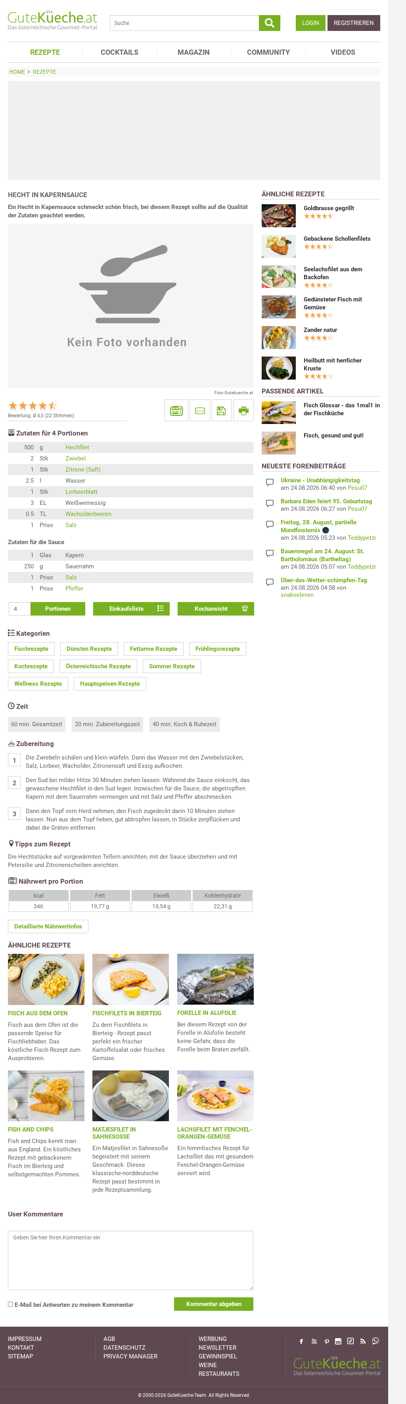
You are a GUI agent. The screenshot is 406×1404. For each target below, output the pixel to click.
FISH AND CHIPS (31, 1129)
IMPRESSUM (25, 1339)
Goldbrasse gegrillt (329, 208)
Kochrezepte (31, 666)
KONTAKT (21, 1347)
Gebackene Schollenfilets (337, 238)
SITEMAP (20, 1356)
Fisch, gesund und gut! (334, 435)
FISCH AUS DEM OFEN (38, 1013)
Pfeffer (74, 588)
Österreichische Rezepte (98, 666)
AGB (109, 1339)
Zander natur (320, 330)
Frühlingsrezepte (217, 648)
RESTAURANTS (219, 1373)
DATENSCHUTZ (124, 1347)
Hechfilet (77, 447)
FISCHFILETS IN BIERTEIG (126, 1013)
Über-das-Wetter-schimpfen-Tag (324, 580)
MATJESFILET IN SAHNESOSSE (114, 1133)
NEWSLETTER (217, 1347)
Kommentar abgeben (213, 1304)
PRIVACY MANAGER (130, 1356)
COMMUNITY (268, 52)
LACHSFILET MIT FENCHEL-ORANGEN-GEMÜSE (214, 1133)
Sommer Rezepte (172, 666)
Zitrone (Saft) (83, 469)
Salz (71, 525)
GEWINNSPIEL (218, 1356)
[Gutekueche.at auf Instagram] (338, 1341)
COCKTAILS (119, 52)
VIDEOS (343, 52)
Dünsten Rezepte (89, 648)
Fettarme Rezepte (153, 648)
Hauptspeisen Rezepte (110, 683)
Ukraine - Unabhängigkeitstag (320, 480)
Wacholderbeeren (88, 514)
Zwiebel (75, 458)
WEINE (208, 1365)
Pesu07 (357, 487)
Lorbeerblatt (81, 491)
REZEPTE (45, 52)
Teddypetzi (362, 537)
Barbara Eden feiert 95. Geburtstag (326, 501)
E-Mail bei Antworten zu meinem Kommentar (73, 1304)
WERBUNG (213, 1339)
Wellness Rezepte (38, 683)
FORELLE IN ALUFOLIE (206, 1013)
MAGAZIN (194, 52)
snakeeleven (297, 594)
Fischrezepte (31, 648)
